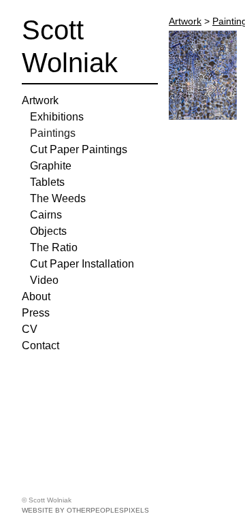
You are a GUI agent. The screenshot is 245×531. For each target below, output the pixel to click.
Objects (48, 231)
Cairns (46, 215)
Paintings (53, 133)
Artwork (40, 100)
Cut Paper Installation (82, 264)
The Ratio (54, 247)
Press (36, 313)
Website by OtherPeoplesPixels (85, 510)
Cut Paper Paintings (78, 149)
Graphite (50, 166)
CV (29, 329)
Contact (40, 345)
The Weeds (58, 198)
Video (44, 280)
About (36, 296)
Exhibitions (57, 117)
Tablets (47, 182)
